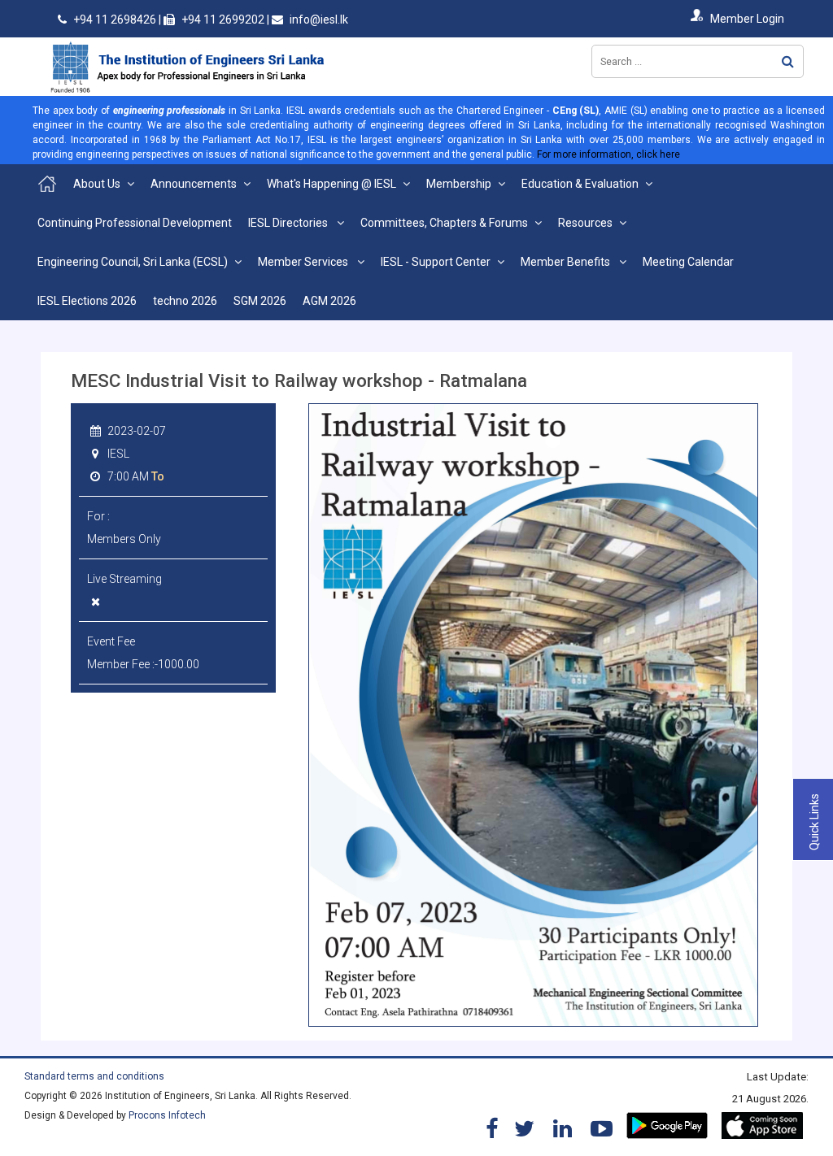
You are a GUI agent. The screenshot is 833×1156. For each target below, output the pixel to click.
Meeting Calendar (688, 261)
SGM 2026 (259, 300)
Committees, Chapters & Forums (444, 222)
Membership (458, 183)
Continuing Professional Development (134, 222)
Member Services (304, 261)
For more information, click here (608, 154)
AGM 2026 (329, 300)
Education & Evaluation (580, 183)
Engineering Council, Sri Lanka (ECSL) (132, 261)
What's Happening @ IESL (331, 183)
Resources (585, 222)
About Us (96, 183)
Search (788, 61)
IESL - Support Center (436, 261)
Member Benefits (567, 261)
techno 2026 (185, 300)
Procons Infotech (167, 1115)
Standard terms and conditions (94, 1076)
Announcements (193, 183)
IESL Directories (289, 222)
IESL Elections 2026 (87, 300)
